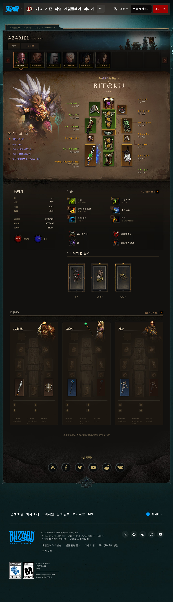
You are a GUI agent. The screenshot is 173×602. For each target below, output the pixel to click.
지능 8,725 (18, 139)
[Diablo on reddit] (107, 467)
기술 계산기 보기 (148, 192)
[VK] (120, 467)
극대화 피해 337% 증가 (22, 149)
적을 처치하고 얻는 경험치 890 (26, 159)
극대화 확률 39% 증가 (22, 154)
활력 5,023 (17, 144)
